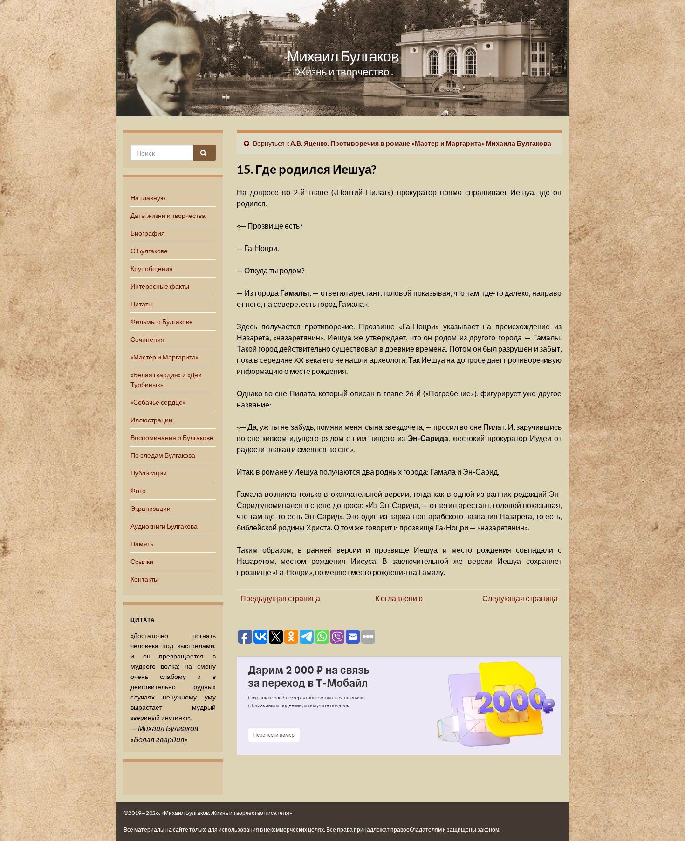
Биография (147, 233)
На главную (147, 198)
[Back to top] (664, 820)
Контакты (144, 579)
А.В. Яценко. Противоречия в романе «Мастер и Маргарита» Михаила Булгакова (420, 143)
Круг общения (151, 268)
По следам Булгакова (162, 455)
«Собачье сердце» (157, 402)
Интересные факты (159, 286)
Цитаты (141, 304)
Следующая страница (520, 598)
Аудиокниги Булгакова (164, 526)
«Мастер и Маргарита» (164, 357)
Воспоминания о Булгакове (171, 437)
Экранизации (150, 508)
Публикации (148, 473)
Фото (138, 491)
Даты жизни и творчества (168, 215)
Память (141, 544)
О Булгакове (149, 251)
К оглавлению (399, 598)
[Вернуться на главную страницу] (342, 58)
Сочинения (147, 339)
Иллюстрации (151, 420)
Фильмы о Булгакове (161, 322)
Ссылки (141, 561)
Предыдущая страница (280, 598)
